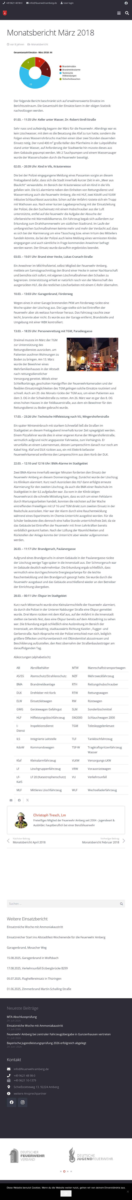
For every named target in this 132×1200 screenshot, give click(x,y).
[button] (119, 13)
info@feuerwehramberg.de (31, 1069)
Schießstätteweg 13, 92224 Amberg (36, 1087)
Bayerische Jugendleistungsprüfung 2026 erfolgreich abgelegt (46, 1043)
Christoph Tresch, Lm (49, 815)
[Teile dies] (19, 800)
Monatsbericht (39, 44)
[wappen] (5, 13)
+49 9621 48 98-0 (24, 1076)
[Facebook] (126, 3)
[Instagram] (22, 1102)
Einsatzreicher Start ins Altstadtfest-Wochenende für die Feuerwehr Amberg (56, 937)
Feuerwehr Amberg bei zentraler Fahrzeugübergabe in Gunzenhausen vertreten (59, 1034)
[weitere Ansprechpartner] (10, 1093)
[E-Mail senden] (11, 800)
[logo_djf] (36, 1156)
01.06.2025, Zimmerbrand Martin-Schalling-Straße (39, 989)
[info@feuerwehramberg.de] (10, 1069)
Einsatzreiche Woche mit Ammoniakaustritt (35, 927)
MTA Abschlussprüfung (22, 1017)
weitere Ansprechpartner (30, 1093)
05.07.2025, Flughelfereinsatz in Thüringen (34, 979)
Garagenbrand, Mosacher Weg (27, 947)
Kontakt (14, 1059)
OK (66, 1193)
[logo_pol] (95, 1156)
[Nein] (127, 1191)
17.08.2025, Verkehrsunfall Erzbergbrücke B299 (37, 968)
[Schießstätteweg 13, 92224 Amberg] (10, 1087)
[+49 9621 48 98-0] (10, 1075)
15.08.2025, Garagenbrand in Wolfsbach (32, 958)
